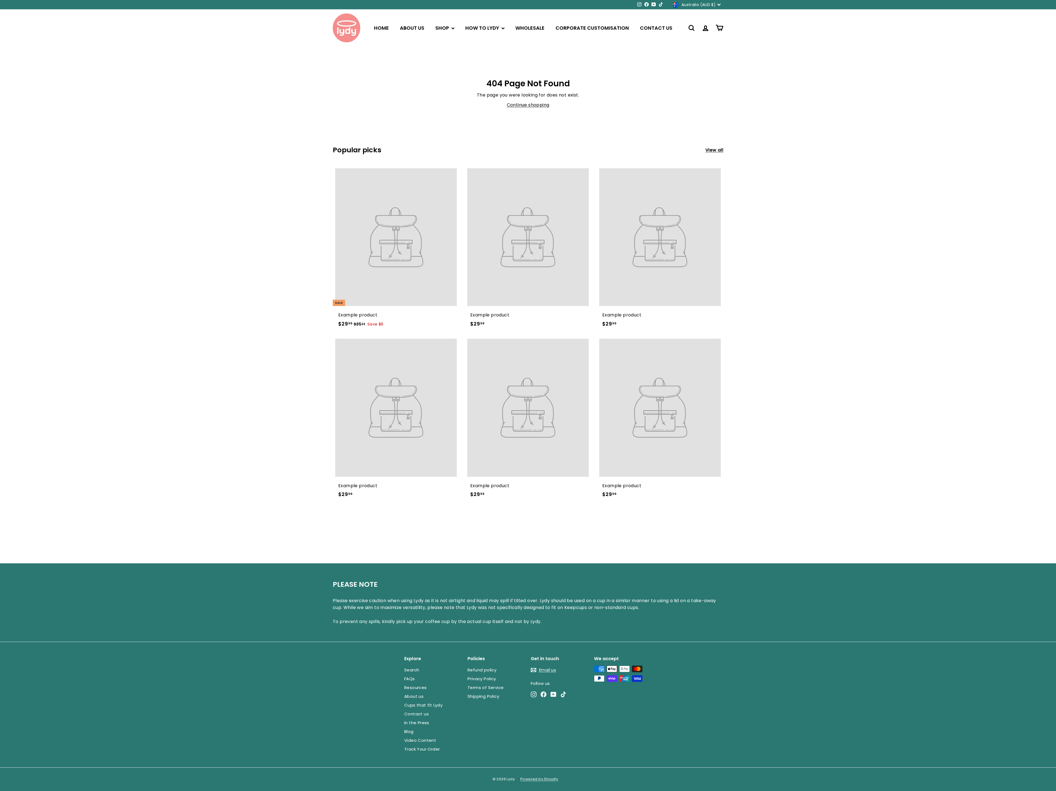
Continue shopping (528, 105)
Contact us (656, 27)
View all (714, 150)
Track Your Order (422, 749)
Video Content (420, 740)
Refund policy (482, 670)
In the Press (416, 723)
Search (411, 670)
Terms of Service (486, 687)
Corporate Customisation (592, 27)
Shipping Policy (483, 696)
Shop (442, 27)
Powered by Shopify (539, 779)
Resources (415, 687)
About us (412, 27)
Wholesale (529, 27)
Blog (409, 731)
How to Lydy (482, 27)
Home (381, 27)
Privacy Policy (482, 679)
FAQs (409, 679)
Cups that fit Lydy (423, 705)
